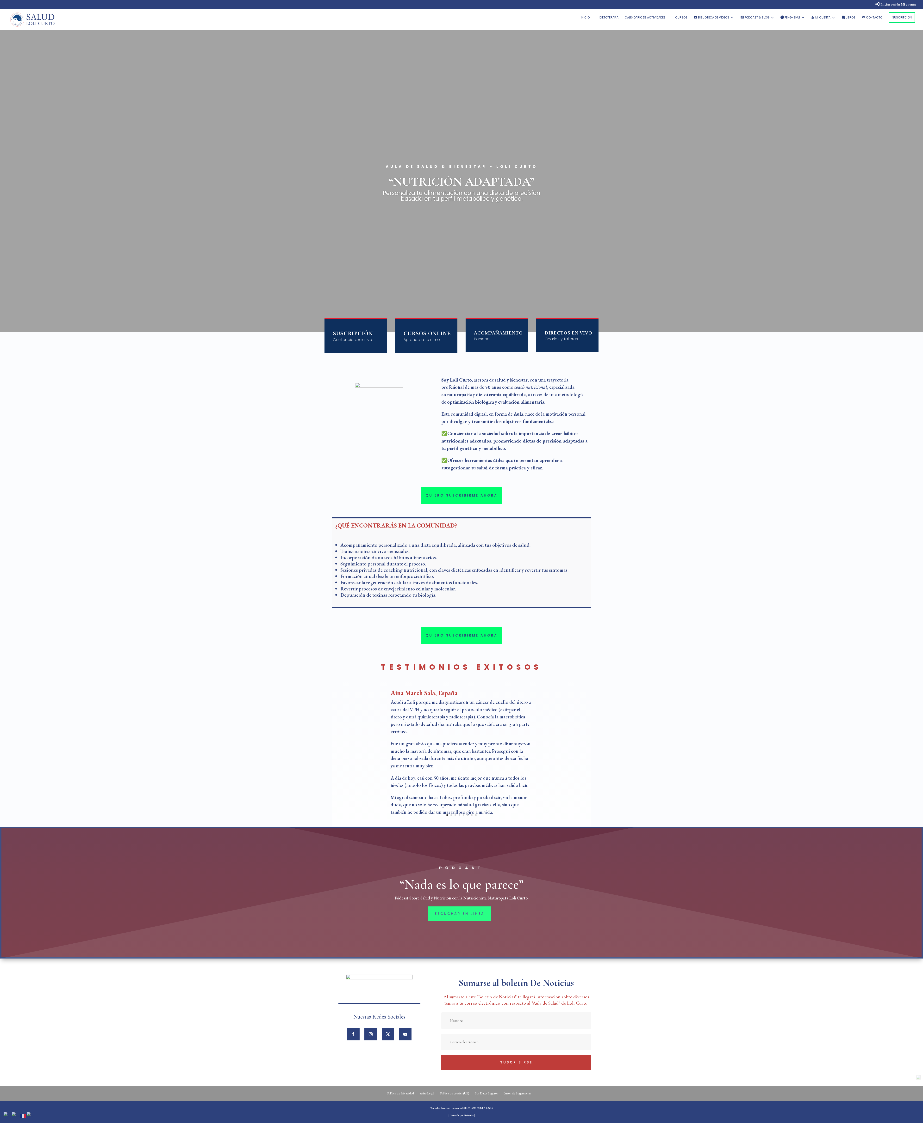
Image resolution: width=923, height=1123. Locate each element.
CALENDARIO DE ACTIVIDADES (645, 17)
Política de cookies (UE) (454, 1093)
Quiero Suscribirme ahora (461, 495)
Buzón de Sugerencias (517, 1093)
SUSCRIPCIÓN (902, 17)
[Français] (23, 1115)
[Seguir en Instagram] (370, 1034)
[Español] (30, 1115)
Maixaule (469, 1115)
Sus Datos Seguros (486, 1093)
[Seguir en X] (388, 1034)
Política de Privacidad (400, 1093)
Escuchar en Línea (460, 913)
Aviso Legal (427, 1093)
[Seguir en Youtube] (405, 1034)
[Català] (8, 1115)
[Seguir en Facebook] (353, 1034)
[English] (16, 1115)
